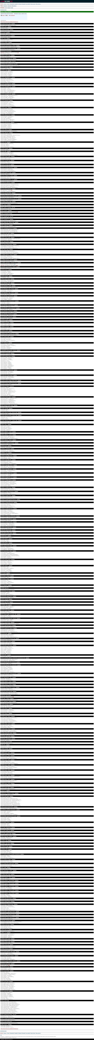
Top (1, 1035)
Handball (16, 3)
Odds (12, 7)
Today (1, 5)
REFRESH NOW (3, 9)
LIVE (6, 7)
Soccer (1, 3)
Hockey (5, 3)
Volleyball (19, 3)
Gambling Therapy (11, 1037)
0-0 (13, 696)
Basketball (12, 3)
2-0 (17, 211)
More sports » (38, 3)
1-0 (18, 52)
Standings (13, 23)
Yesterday (5, 5)
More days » (14, 5)
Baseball (23, 3)
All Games (2, 7)
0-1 (11, 190)
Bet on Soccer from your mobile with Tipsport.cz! (9, 21)
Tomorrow (9, 5)
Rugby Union (32, 3)
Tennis (8, 3)
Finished (8, 7)
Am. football (28, 3)
